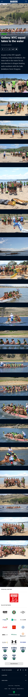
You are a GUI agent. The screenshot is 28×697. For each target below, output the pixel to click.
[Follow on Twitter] (23, 670)
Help (9, 688)
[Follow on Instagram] (25, 670)
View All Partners (14, 663)
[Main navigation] (2, 1)
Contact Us (13, 688)
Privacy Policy (17, 685)
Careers (5, 688)
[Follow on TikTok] (18, 670)
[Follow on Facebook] (20, 670)
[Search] (26, 1)
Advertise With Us (20, 688)
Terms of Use (10, 685)
